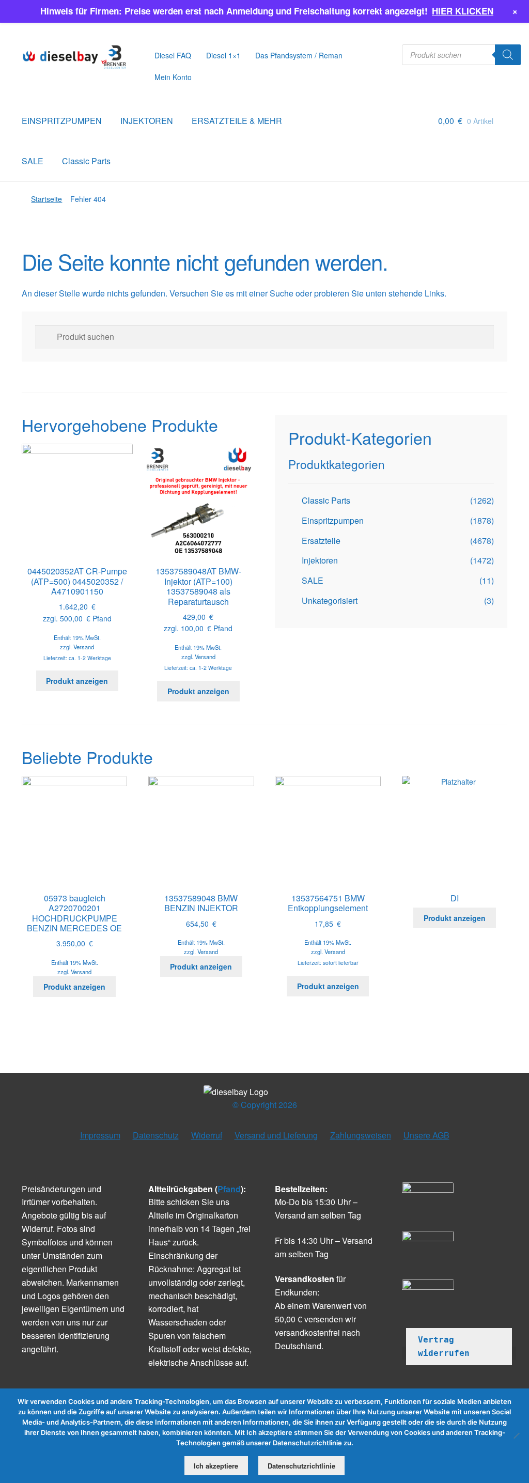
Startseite (46, 199)
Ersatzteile (321, 541)
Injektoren (320, 560)
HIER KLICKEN (462, 11)
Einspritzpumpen (333, 520)
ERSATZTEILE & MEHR (237, 121)
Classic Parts (86, 161)
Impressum (100, 1135)
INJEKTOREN (146, 121)
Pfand (229, 1189)
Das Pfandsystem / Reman (299, 55)
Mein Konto (173, 77)
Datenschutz (156, 1135)
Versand (83, 647)
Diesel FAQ (172, 55)
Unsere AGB (426, 1135)
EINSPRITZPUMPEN (62, 121)
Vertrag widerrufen (444, 1346)
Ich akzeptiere (216, 1466)
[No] (516, 1435)
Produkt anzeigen (77, 681)
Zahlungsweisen (360, 1135)
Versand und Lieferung (276, 1135)
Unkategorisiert (329, 600)
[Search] (508, 54)
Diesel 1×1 (223, 55)
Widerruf (206, 1135)
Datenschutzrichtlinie (301, 1466)
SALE (32, 161)
